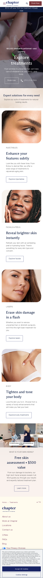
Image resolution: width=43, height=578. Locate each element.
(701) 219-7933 (30, 80)
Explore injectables (16, 179)
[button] (4, 3)
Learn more (21, 488)
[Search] (27, 3)
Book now (11, 80)
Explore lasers (14, 338)
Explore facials (15, 259)
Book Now (35, 3)
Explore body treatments (19, 415)
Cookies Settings (21, 575)
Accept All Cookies (21, 569)
